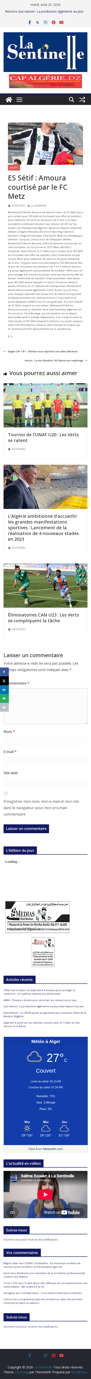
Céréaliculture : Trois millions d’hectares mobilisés (52, 1293)
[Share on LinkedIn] (4, 689)
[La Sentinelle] (9, 99)
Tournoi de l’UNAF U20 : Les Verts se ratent (43, 437)
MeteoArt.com (53, 1149)
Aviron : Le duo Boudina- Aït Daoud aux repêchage (54, 360)
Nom (9, 731)
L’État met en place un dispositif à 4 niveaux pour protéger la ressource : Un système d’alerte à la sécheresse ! (39, 992)
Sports (14, 167)
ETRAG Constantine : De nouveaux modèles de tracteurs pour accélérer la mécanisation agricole (42, 1265)
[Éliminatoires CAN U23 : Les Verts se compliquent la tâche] (45, 565)
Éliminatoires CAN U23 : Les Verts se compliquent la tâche (43, 618)
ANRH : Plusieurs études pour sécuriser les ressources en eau (40, 1000)
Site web (11, 772)
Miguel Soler (11, 1263)
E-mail (10, 751)
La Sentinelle (38, 205)
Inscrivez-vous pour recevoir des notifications (31, 1239)
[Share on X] (4, 680)
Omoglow (9, 1293)
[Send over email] (4, 698)
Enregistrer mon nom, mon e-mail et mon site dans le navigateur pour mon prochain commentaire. (41, 808)
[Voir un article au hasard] (82, 99)
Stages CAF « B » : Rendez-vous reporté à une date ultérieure (43, 351)
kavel (7, 1273)
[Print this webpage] (4, 707)
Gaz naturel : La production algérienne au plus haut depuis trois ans (44, 1006)
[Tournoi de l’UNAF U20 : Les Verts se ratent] (45, 385)
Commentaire (16, 683)
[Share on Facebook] (4, 672)
